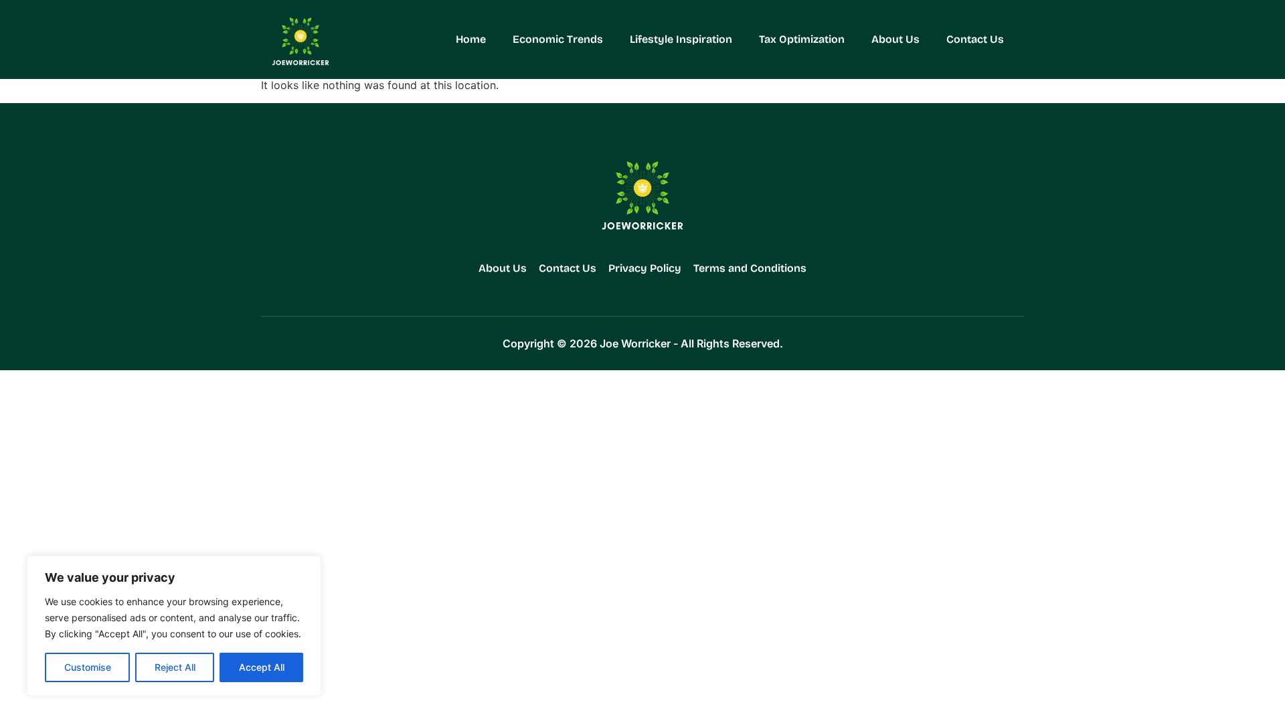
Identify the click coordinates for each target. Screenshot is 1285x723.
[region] (174, 626)
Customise (87, 667)
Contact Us (975, 39)
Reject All (175, 667)
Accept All (261, 667)
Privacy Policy (644, 268)
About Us (895, 39)
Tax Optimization (802, 39)
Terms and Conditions (749, 268)
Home (471, 39)
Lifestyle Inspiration (681, 39)
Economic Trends (558, 39)
